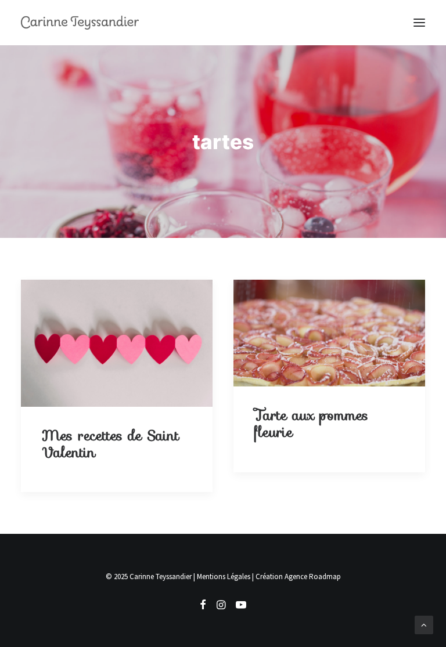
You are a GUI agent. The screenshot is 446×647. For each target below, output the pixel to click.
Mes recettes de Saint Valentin (110, 444)
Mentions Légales (223, 576)
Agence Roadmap (313, 576)
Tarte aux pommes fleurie (311, 423)
